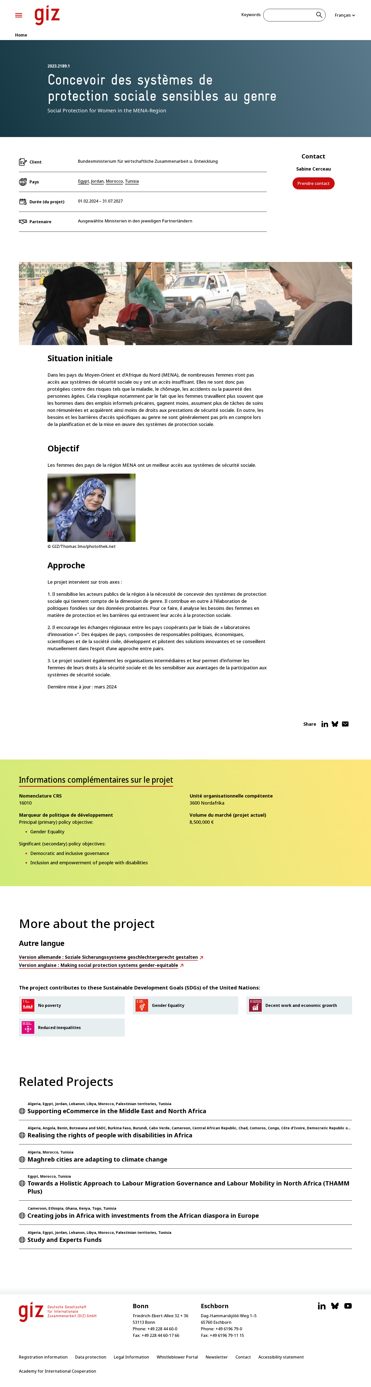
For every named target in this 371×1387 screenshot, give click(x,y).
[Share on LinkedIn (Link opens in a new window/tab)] (324, 726)
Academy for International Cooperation (57, 1371)
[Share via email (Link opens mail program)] (345, 726)
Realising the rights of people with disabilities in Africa (110, 1135)
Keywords (251, 14)
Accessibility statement (281, 1357)
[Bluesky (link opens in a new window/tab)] (335, 1308)
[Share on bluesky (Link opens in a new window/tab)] (334, 726)
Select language (345, 15)
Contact (243, 1357)
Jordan (97, 181)
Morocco (114, 181)
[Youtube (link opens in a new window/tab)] (348, 1308)
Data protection (90, 1357)
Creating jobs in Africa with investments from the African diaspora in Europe (143, 1215)
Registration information (43, 1357)
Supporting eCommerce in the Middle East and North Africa (117, 1111)
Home (21, 35)
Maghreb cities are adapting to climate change (97, 1159)
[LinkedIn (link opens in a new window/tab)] (322, 1308)
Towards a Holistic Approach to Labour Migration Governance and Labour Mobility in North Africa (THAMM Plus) (189, 1187)
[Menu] (19, 15)
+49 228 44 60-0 (162, 1329)
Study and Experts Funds (65, 1239)
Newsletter (216, 1357)
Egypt (83, 181)
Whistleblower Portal (177, 1357)
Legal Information (131, 1357)
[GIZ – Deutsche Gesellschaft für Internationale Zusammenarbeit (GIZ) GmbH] (47, 15)
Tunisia (132, 181)
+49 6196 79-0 (229, 1329)
